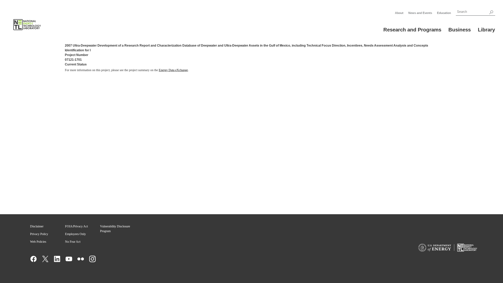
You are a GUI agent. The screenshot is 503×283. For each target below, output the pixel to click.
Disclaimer (36, 226)
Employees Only (75, 234)
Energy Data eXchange (173, 70)
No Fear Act (72, 241)
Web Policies (38, 241)
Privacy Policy (39, 234)
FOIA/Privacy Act (76, 226)
